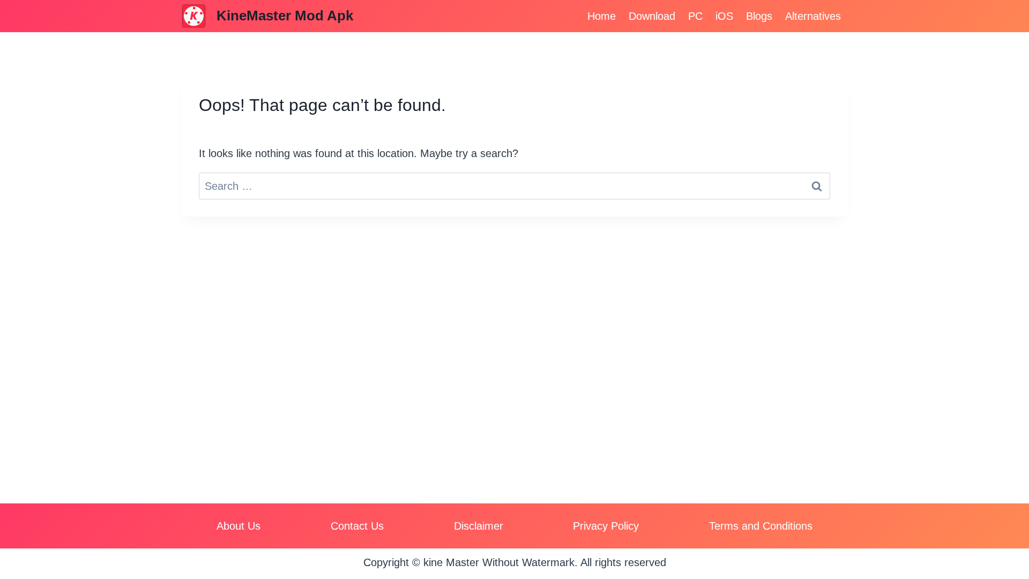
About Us (238, 526)
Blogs (759, 16)
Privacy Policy (606, 526)
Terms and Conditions (760, 526)
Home (601, 16)
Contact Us (357, 526)
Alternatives (813, 16)
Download (652, 16)
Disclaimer (478, 526)
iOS (724, 16)
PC (695, 16)
